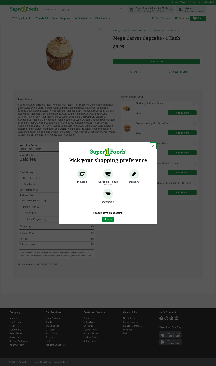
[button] (82, 177)
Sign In (108, 219)
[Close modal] (153, 146)
